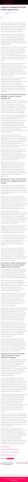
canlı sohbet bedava (6, 446)
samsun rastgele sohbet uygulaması (9, 449)
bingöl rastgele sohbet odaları (8, 454)
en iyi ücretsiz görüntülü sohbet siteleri (10, 452)
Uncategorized (10, 458)
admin (7, 14)
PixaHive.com (13, 480)
